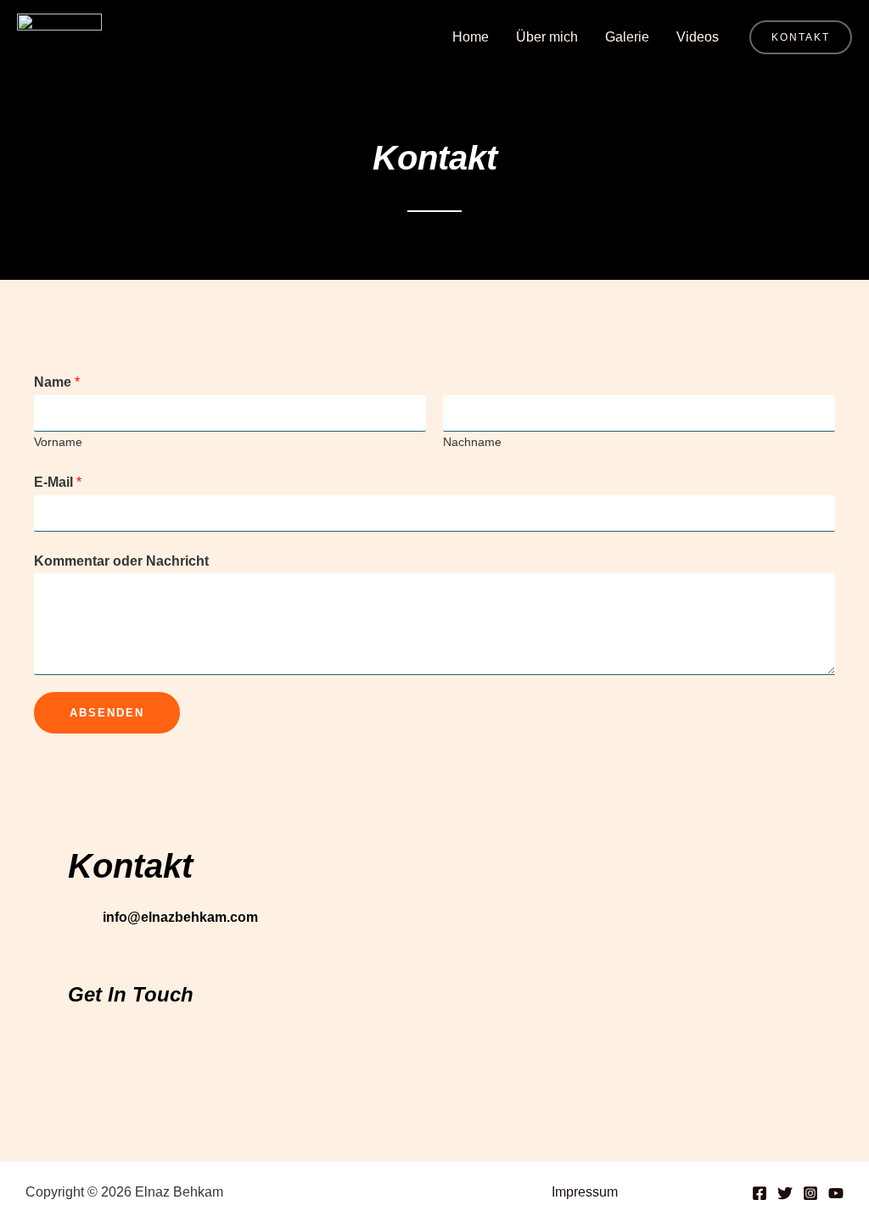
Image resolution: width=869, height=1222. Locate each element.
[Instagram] (810, 1193)
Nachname (472, 442)
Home (470, 37)
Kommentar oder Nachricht (121, 561)
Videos (697, 37)
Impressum (585, 1192)
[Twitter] (785, 1193)
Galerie (627, 37)
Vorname (58, 442)
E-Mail (57, 482)
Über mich (547, 37)
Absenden (107, 712)
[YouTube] (836, 1193)
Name (57, 382)
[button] (800, 37)
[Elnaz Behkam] (59, 36)
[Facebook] (759, 1193)
